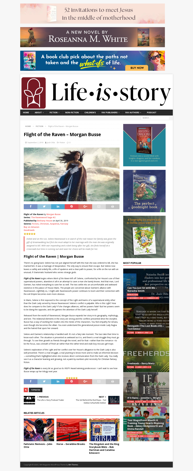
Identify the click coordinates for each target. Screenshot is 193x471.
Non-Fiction (72, 112)
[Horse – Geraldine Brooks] (72, 429)
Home (26, 112)
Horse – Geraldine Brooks (71, 444)
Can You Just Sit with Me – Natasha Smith (142, 289)
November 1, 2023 (136, 298)
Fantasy (64, 223)
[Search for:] (155, 117)
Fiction (54, 112)
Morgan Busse (53, 214)
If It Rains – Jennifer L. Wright (144, 397)
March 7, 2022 (142, 333)
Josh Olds (51, 142)
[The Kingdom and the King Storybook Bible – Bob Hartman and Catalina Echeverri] (104, 429)
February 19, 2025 (136, 436)
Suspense (54, 223)
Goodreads (29, 230)
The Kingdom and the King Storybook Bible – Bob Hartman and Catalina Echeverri (104, 448)
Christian (44, 223)
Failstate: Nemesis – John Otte (38, 445)
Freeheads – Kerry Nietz (141, 363)
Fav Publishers (110, 112)
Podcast (151, 112)
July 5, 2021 (141, 402)
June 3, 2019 (142, 367)
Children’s (90, 112)
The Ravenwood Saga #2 (43, 217)
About (38, 112)
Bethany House (44, 220)
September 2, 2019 (35, 142)
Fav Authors (132, 112)
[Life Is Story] (96, 107)
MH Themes (73, 465)
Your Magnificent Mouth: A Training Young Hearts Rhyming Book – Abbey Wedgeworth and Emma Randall (145, 424)
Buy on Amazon (31, 227)
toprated (35, 390)
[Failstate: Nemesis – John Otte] (39, 429)
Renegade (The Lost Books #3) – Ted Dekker (145, 327)
